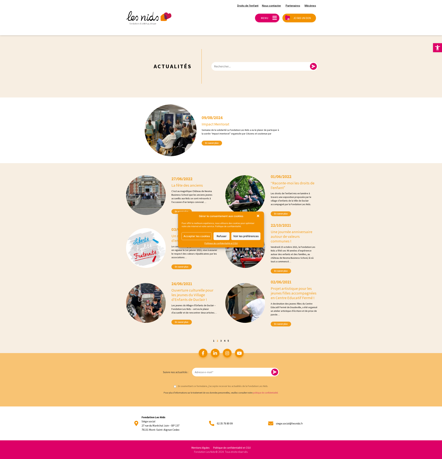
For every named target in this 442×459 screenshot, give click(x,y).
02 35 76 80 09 (225, 423)
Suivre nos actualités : (175, 372)
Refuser (222, 236)
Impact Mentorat (215, 124)
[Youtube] (239, 353)
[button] (437, 47)
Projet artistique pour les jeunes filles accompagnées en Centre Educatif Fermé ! (293, 293)
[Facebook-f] (203, 353)
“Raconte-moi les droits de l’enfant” (292, 185)
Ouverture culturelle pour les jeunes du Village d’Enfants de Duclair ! (192, 295)
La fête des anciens (187, 185)
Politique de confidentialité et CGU (221, 243)
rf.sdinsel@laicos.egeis (289, 423)
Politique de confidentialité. (228, 226)
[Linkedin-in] (215, 353)
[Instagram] (227, 353)
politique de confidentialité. (265, 392)
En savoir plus (212, 143)
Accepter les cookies (197, 236)
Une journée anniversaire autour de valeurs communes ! (291, 236)
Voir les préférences (246, 236)
